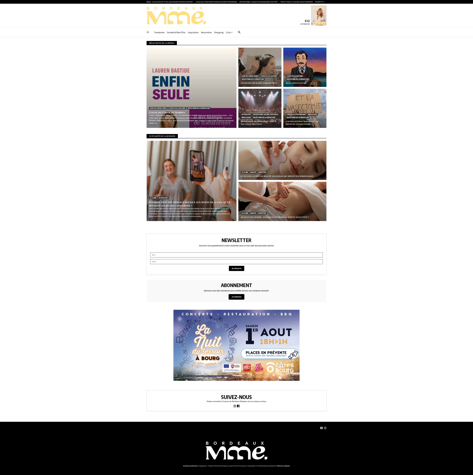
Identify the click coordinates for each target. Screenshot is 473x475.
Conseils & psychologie (296, 114)
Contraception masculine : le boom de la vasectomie (302, 122)
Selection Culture (296, 83)
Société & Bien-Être (176, 32)
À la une (153, 198)
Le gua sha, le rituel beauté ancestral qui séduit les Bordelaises (277, 176)
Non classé (246, 117)
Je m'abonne (305, 24)
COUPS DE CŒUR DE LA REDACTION (259, 83)
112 (307, 20)
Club (228, 32)
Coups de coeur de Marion (167, 112)
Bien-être (262, 172)
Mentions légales (283, 466)
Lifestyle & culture (177, 108)
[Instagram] (235, 406)
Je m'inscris (236, 268)
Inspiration (193, 32)
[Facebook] (238, 406)
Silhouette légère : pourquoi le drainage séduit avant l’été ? (275, 217)
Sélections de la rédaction (198, 108)
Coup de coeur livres (158, 108)
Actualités (246, 114)
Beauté (253, 172)
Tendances (159, 32)
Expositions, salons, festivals (265, 114)
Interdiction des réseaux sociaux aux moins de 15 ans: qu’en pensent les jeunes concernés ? (190, 203)
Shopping (219, 32)
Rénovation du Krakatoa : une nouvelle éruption (257, 122)
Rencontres (206, 32)
